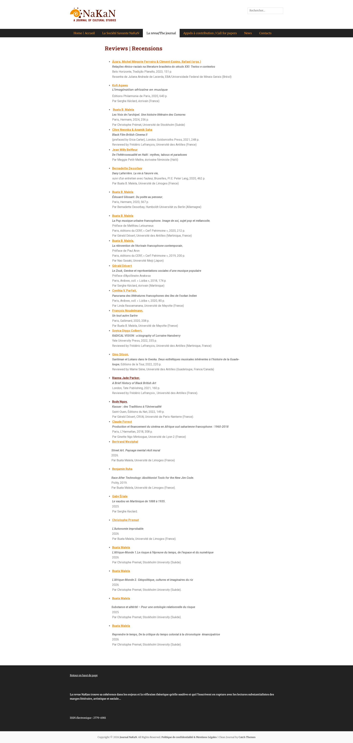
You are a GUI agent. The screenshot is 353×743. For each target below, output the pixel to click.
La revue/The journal (161, 33)
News (248, 33)
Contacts (265, 33)
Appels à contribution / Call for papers (210, 33)
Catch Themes (247, 737)
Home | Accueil (84, 33)
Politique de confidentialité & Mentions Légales (189, 737)
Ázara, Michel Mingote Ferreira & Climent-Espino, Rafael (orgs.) (156, 61)
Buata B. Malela (122, 192)
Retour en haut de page (84, 675)
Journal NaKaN (128, 737)
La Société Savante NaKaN (120, 33)
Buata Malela (121, 571)
